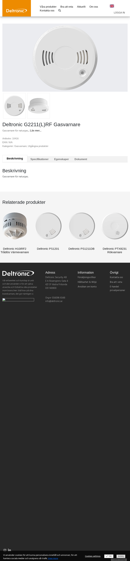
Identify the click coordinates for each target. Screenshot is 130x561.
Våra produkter (48, 7)
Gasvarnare (20, 146)
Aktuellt (81, 7)
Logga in (119, 13)
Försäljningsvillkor (87, 277)
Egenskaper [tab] (61, 159)
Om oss (93, 7)
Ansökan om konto (87, 287)
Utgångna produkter (38, 146)
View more (53, 558)
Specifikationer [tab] (39, 159)
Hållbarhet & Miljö (87, 282)
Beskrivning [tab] (15, 158)
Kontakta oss (47, 10)
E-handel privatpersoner (117, 288)
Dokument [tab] (81, 159)
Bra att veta (66, 7)
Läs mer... (35, 130)
